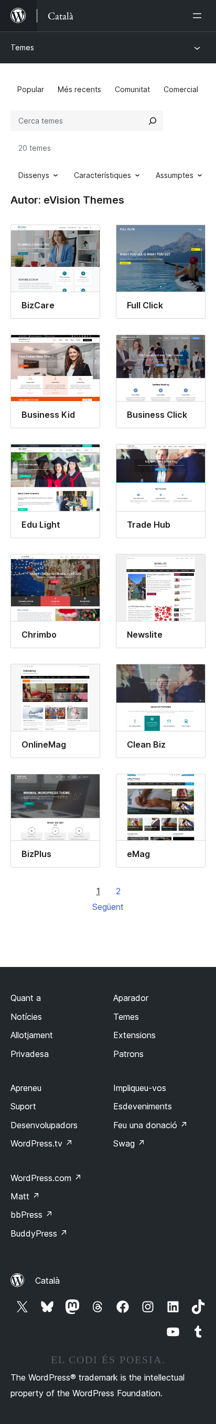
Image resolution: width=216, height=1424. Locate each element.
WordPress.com (46, 1178)
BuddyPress (39, 1233)
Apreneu (25, 1088)
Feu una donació (150, 1125)
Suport (23, 1106)
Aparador (130, 998)
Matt (25, 1196)
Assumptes (174, 175)
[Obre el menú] (199, 15)
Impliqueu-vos (139, 1088)
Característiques (102, 175)
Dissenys (33, 175)
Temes (22, 47)
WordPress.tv (41, 1143)
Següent (108, 907)
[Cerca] (152, 120)
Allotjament (31, 1035)
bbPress (31, 1214)
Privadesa (29, 1054)
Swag (129, 1143)
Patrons (128, 1054)
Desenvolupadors (44, 1125)
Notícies (26, 1016)
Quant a (25, 998)
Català (47, 1280)
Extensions (134, 1035)
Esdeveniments (142, 1106)
